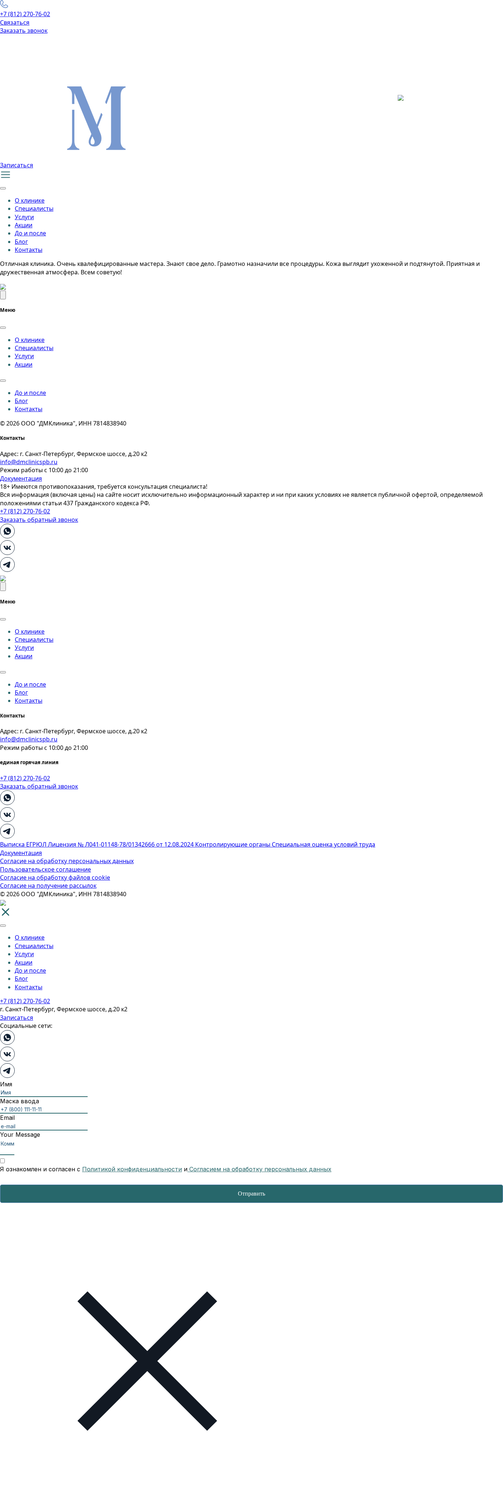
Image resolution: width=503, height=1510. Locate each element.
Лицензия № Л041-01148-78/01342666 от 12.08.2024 (121, 844)
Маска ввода (19, 1101)
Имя (6, 1084)
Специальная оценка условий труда (323, 844)
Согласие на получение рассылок (48, 886)
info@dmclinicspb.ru (28, 462)
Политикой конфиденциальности (132, 1169)
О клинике (30, 200)
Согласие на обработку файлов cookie (55, 877)
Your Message (20, 1134)
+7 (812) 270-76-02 (25, 14)
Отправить (251, 1193)
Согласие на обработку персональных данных (67, 861)
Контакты (28, 250)
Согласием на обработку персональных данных (259, 1169)
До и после (30, 233)
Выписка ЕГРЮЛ (24, 844)
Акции (23, 225)
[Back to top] (3, 295)
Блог (21, 242)
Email (7, 1117)
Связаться (14, 22)
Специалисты (34, 208)
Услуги (24, 217)
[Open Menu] (3, 188)
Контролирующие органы (233, 844)
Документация (21, 478)
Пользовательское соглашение (45, 869)
